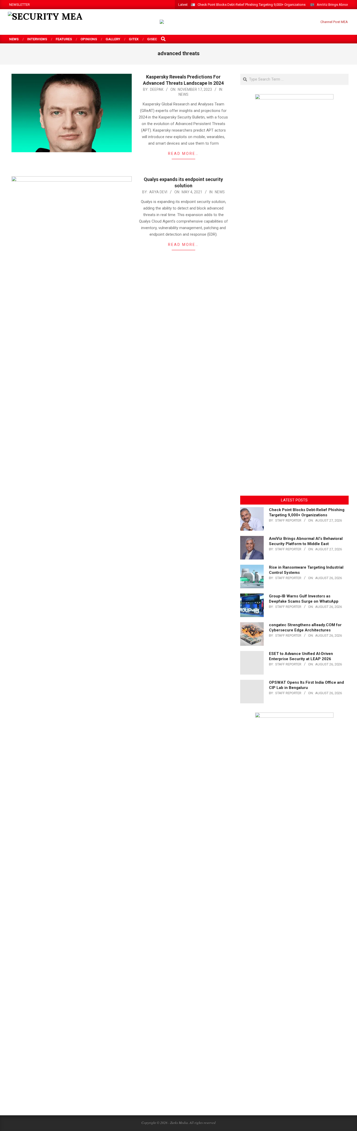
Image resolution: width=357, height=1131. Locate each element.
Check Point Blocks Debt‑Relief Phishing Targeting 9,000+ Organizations (252, 5)
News (183, 94)
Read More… (183, 153)
